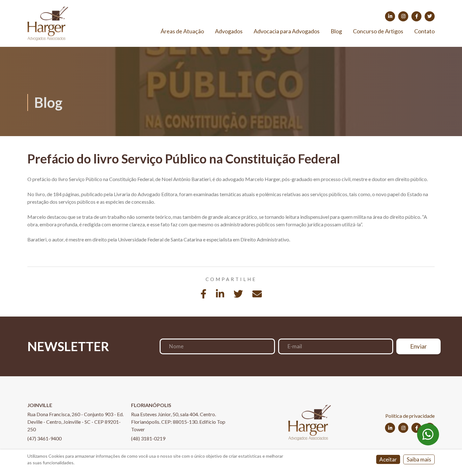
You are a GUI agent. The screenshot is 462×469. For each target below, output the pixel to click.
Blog (336, 31)
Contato (424, 31)
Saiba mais (419, 459)
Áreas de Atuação (182, 31)
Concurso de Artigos (378, 31)
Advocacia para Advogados (287, 31)
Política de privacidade (410, 416)
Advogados (229, 31)
